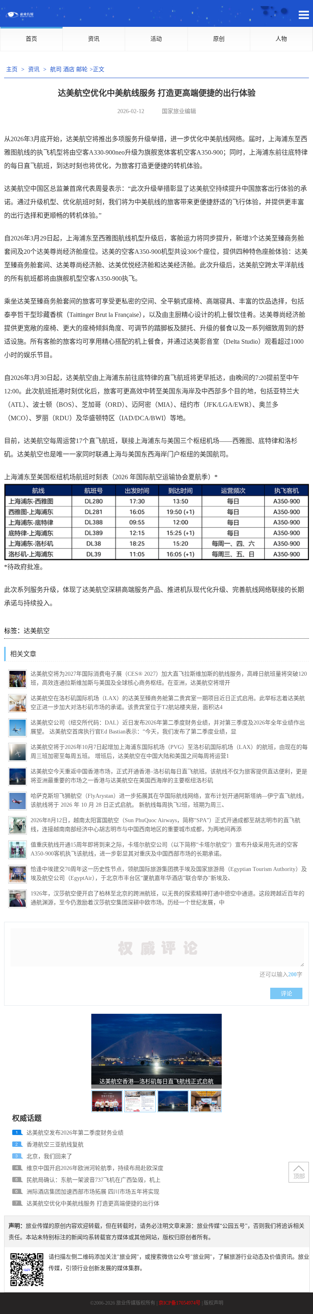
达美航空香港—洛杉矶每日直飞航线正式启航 (156, 1081)
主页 (12, 69)
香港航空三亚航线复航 (55, 1145)
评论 (286, 993)
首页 (31, 39)
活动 (156, 39)
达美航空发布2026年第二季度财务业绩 (74, 1133)
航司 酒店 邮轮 (69, 69)
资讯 (93, 39)
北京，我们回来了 (49, 1156)
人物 (281, 39)
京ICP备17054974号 (180, 1303)
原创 (219, 39)
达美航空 (37, 630)
